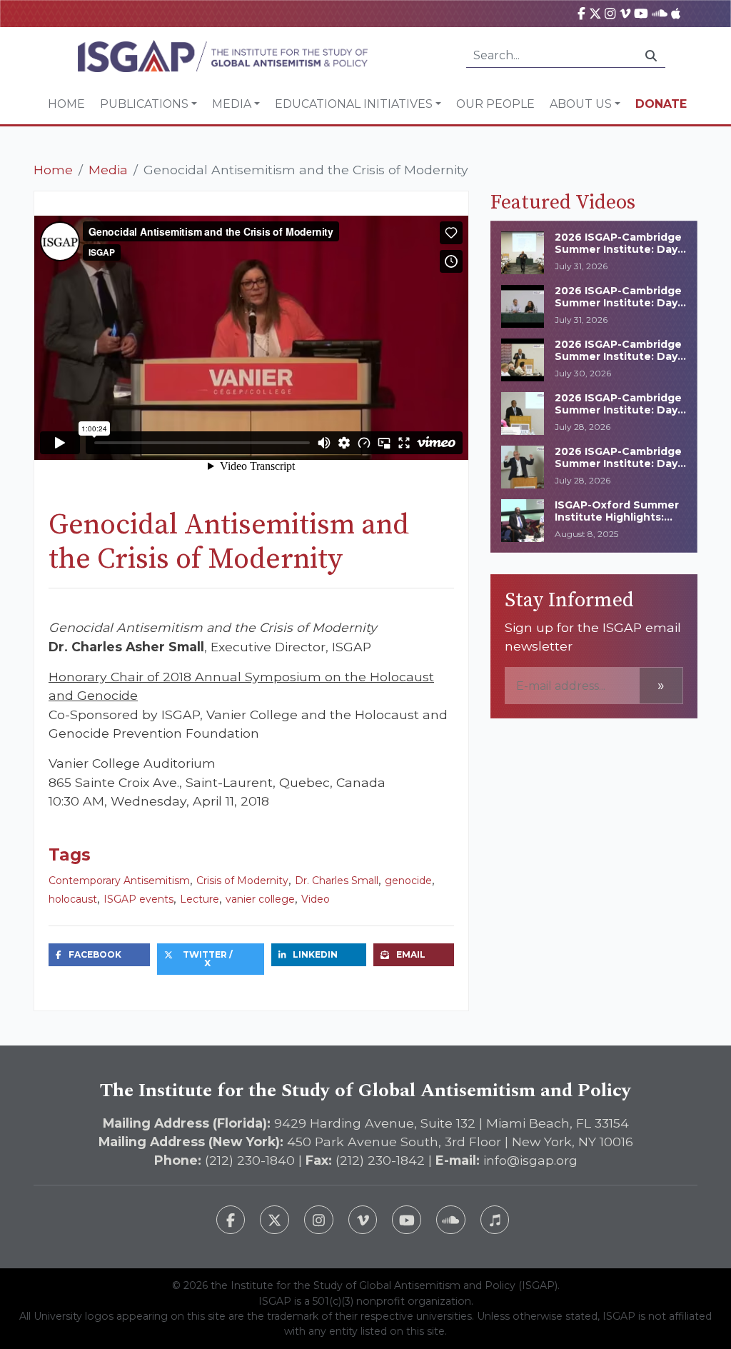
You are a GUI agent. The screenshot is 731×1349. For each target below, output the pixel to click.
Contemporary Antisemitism (119, 880)
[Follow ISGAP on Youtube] (406, 1220)
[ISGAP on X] (595, 13)
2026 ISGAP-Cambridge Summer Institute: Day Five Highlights (618, 302)
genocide (408, 880)
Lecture (199, 899)
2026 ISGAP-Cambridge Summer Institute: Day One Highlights (618, 463)
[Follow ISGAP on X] (274, 1220)
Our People (495, 104)
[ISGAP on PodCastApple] (675, 13)
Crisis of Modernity (242, 880)
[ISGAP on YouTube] (641, 13)
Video (315, 899)
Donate (661, 104)
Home (66, 104)
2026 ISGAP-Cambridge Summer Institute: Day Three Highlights (618, 249)
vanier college (260, 899)
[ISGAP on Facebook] (581, 13)
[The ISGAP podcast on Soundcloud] (450, 1220)
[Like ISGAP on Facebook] (231, 1220)
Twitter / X (208, 958)
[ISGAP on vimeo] (625, 13)
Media (231, 104)
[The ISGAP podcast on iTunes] (495, 1220)
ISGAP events (138, 899)
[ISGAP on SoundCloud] (659, 13)
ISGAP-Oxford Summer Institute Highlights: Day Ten (617, 517)
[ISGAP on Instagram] (610, 13)
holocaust (73, 899)
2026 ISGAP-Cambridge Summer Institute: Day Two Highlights (618, 409)
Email (410, 954)
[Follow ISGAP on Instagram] (318, 1220)
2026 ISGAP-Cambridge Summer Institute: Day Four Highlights (618, 356)
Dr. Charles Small (336, 880)
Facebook (95, 954)
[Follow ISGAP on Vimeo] (363, 1220)
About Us (581, 104)
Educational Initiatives (354, 104)
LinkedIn (315, 954)
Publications (144, 104)
